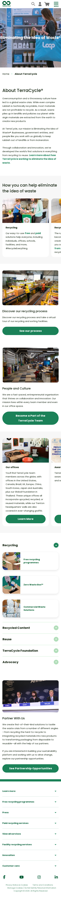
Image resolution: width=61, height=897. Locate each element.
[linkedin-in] (56, 877)
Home (5, 74)
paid (38, 233)
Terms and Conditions (43, 885)
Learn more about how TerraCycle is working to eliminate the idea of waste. (29, 159)
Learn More (25, 519)
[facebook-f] (4, 877)
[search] (33, 4)
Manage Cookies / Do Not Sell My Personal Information (31, 888)
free (27, 233)
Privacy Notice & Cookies (17, 885)
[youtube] (21, 877)
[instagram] (39, 877)
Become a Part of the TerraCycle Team (30, 418)
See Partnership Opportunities (30, 768)
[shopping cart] (47, 4)
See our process (30, 331)
